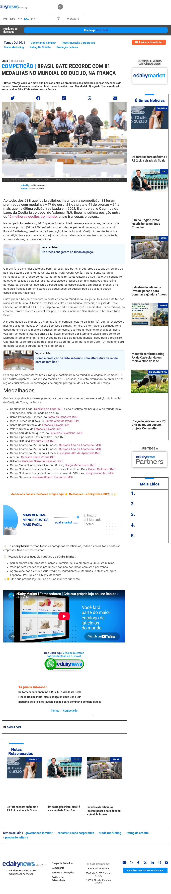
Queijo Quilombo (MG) (102, 469)
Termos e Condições (63, 872)
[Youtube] (166, 862)
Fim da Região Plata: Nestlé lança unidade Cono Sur (49, 697)
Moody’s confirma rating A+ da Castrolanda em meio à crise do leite (148, 357)
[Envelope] (124, 862)
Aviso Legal (14, 727)
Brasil (5, 61)
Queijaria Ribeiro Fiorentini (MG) (52, 477)
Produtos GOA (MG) (43, 441)
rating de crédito (40, 47)
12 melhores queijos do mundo (32, 217)
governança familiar (43, 42)
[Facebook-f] (138, 862)
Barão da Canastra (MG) (63, 417)
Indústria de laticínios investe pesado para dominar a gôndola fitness (59, 701)
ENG (20, 19)
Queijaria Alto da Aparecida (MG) (80, 445)
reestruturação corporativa (78, 42)
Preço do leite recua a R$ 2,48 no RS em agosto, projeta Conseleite (148, 424)
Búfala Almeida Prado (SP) (62, 421)
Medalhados (19, 390)
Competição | (19, 66)
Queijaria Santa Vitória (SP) (38, 457)
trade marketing (14, 47)
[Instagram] (159, 862)
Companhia (58, 867)
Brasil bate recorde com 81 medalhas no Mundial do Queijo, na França (59, 69)
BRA (26, 19)
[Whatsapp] (131, 862)
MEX (12, 19)
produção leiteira (67, 47)
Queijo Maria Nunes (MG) (81, 465)
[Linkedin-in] (152, 862)
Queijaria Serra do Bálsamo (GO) (42, 461)
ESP (5, 19)
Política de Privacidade (58, 879)
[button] (60, 7)
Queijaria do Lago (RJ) (48, 409)
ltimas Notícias (151, 100)
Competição (70, 710)
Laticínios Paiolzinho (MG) (66, 433)
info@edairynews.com (98, 863)
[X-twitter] (145, 862)
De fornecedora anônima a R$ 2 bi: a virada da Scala (49, 692)
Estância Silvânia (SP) (56, 425)
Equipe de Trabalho (62, 863)
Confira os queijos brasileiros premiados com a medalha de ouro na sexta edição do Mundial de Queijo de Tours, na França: (62, 400)
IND (33, 19)
